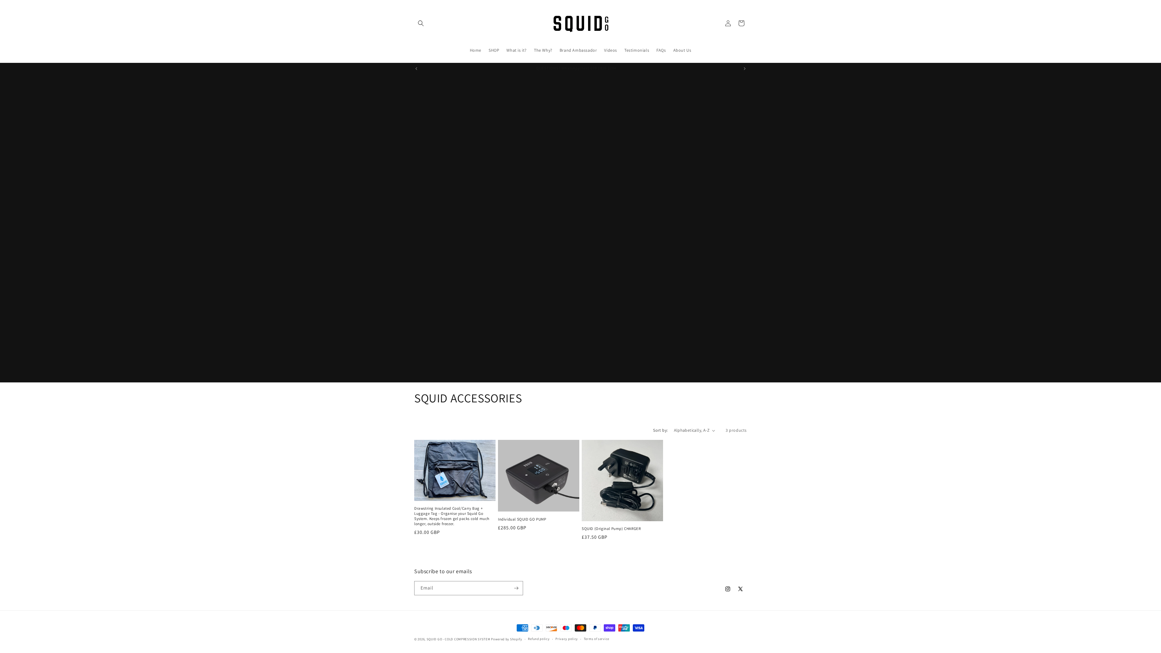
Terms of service (596, 639)
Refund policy (538, 639)
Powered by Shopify (506, 639)
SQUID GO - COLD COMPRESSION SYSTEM (458, 639)
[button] (421, 23)
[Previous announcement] (416, 68)
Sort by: (660, 430)
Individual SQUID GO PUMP (522, 519)
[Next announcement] (744, 68)
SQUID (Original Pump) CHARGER (611, 528)
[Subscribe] (516, 588)
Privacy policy (566, 639)
